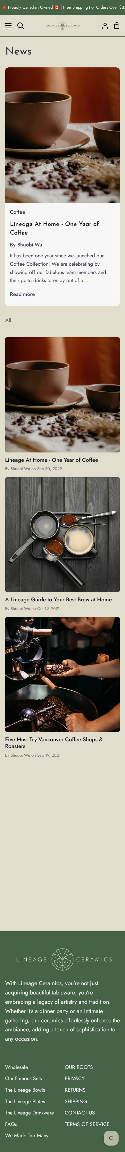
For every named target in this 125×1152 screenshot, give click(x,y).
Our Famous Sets (23, 1078)
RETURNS (75, 1090)
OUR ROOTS (79, 1067)
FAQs (11, 1124)
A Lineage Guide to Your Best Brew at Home (58, 599)
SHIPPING (76, 1101)
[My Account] (102, 25)
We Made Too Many (26, 1135)
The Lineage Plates (25, 1101)
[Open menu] (6, 25)
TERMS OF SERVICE (87, 1124)
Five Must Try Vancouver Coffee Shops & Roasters (54, 742)
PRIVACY (75, 1078)
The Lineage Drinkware (29, 1112)
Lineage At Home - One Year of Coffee (51, 460)
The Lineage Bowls (25, 1090)
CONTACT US (80, 1112)
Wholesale (16, 1067)
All (8, 320)
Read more (22, 294)
